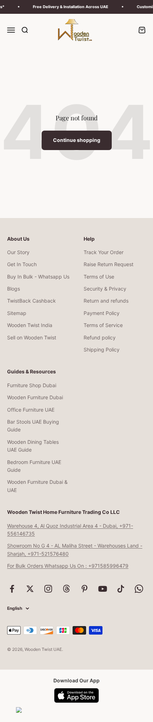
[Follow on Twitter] (30, 589)
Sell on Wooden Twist (31, 337)
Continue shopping (76, 140)
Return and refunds (106, 301)
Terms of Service (103, 325)
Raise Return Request (108, 264)
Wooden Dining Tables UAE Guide (33, 446)
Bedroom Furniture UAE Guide (34, 466)
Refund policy (100, 337)
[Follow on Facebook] (12, 589)
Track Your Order (103, 252)
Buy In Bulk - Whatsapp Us (38, 277)
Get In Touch (22, 264)
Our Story (18, 252)
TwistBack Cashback (31, 301)
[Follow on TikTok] (121, 589)
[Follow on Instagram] (48, 589)
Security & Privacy (105, 289)
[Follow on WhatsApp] (139, 589)
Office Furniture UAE (30, 410)
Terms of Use (99, 277)
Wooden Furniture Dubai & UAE (37, 486)
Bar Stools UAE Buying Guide (33, 425)
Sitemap (16, 313)
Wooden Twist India (29, 325)
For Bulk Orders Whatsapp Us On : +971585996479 (67, 566)
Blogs (13, 289)
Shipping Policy (102, 349)
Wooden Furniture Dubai (35, 397)
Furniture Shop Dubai (31, 385)
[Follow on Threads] (66, 589)
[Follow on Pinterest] (84, 589)
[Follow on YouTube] (102, 589)
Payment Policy (102, 313)
